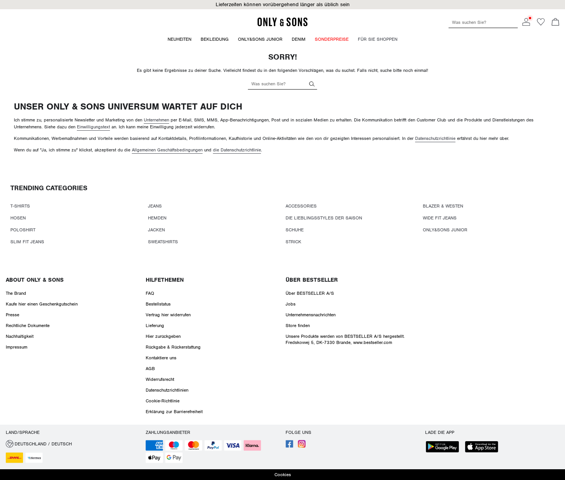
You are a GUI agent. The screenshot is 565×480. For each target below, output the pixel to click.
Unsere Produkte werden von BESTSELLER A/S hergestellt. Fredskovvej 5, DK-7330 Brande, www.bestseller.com (345, 339)
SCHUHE (295, 230)
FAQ (150, 293)
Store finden (298, 325)
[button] (282, 4)
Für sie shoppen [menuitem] (377, 39)
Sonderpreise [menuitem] (332, 39)
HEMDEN (157, 218)
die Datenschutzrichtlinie (237, 150)
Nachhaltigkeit (19, 336)
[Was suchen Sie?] (312, 83)
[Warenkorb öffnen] (555, 22)
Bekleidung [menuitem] (215, 39)
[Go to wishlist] (541, 24)
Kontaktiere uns (161, 358)
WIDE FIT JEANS (440, 218)
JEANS (155, 206)
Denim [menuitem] (299, 39)
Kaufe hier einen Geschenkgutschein (42, 304)
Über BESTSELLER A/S (310, 293)
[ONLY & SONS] (282, 25)
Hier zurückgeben (163, 336)
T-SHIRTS (20, 206)
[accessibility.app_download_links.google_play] (444, 447)
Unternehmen (156, 120)
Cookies (282, 475)
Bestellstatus (158, 304)
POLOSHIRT (22, 230)
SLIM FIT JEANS (27, 242)
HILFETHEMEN (165, 279)
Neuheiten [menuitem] (179, 39)
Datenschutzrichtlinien (167, 390)
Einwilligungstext (93, 127)
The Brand (16, 293)
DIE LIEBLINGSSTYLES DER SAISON (324, 218)
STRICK (293, 242)
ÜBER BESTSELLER (312, 279)
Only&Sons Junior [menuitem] (260, 39)
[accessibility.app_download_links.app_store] (484, 447)
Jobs (291, 304)
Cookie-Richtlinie (162, 401)
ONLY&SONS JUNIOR (445, 230)
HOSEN (18, 218)
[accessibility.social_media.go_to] (289, 446)
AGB (150, 368)
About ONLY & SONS (35, 279)
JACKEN (156, 230)
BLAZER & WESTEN (443, 206)
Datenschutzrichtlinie (435, 138)
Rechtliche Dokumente (28, 325)
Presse (12, 315)
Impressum (16, 347)
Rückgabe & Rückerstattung (173, 347)
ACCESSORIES (301, 206)
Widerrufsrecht (160, 379)
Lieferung (155, 325)
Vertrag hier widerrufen (168, 315)
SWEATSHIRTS (163, 242)
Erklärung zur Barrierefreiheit (174, 412)
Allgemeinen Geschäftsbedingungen (167, 150)
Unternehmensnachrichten (311, 315)
